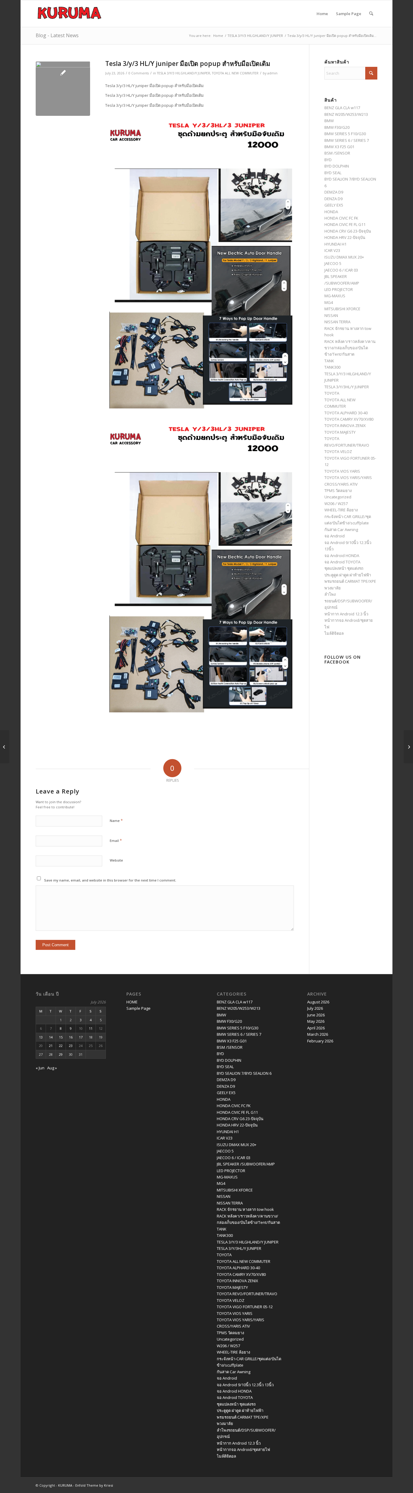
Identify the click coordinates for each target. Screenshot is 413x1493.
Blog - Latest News (57, 35)
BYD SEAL (332, 172)
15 (61, 1037)
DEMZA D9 (333, 192)
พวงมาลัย (332, 588)
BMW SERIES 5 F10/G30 (345, 133)
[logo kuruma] (69, 13)
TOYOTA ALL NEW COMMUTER (235, 73)
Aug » (52, 1068)
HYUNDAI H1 (335, 244)
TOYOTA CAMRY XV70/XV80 (348, 419)
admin (272, 73)
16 (71, 1037)
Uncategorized (337, 497)
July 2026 (315, 1008)
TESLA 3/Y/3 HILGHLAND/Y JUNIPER (183, 73)
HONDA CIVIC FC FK (341, 218)
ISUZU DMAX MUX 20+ (344, 257)
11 (91, 1028)
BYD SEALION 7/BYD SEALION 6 (244, 1073)
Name (116, 820)
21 (51, 1045)
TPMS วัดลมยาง (338, 490)
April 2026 (316, 1028)
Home (322, 13)
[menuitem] (371, 13)
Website (116, 860)
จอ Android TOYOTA (342, 562)
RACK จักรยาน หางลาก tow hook (245, 1209)
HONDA (331, 211)
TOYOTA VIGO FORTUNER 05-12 (245, 1306)
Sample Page (348, 13)
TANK (329, 360)
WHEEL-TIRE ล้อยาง (341, 510)
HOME (132, 1002)
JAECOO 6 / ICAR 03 (341, 270)
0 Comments (138, 73)
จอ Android (334, 536)
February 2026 (320, 1041)
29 (61, 1054)
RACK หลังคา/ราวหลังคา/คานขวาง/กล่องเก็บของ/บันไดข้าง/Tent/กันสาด (350, 348)
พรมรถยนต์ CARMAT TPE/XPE (350, 581)
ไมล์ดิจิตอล (334, 633)
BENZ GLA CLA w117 (342, 107)
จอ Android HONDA (341, 555)
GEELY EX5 (333, 205)
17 (81, 1037)
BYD (328, 159)
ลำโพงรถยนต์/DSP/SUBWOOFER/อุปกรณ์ (348, 601)
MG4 (328, 302)
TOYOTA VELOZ (338, 451)
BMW (329, 120)
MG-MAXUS (334, 295)
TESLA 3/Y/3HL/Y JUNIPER (346, 387)
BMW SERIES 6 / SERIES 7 (346, 140)
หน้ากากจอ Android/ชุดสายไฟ (243, 1449)
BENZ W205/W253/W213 (346, 114)
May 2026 (315, 1021)
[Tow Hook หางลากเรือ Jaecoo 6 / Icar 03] (4, 746)
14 (51, 1037)
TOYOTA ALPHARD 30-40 (346, 413)
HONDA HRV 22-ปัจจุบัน (344, 237)
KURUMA (65, 1485)
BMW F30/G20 (337, 127)
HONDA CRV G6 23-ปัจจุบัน (347, 231)
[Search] (371, 13)
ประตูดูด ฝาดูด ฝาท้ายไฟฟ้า (347, 575)
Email (116, 840)
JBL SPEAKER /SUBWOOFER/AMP (246, 1164)
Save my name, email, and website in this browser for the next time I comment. (110, 880)
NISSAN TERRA (337, 321)
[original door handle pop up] (63, 88)
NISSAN (331, 315)
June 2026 (316, 1015)
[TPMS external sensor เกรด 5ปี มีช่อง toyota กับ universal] (408, 746)
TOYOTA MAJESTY (340, 432)
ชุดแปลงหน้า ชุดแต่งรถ (343, 568)
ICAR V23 (332, 250)
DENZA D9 (333, 198)
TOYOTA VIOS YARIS (342, 471)
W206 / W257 (336, 503)
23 (71, 1045)
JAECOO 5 (332, 263)
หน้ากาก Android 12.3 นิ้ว (346, 614)
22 (61, 1045)
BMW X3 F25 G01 (339, 146)
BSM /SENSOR (337, 153)
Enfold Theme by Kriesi (94, 1485)
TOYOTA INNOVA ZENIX (345, 425)
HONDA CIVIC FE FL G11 (345, 224)
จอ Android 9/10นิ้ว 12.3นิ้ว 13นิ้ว (245, 1384)
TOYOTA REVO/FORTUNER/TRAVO (247, 1293)
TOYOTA (331, 393)
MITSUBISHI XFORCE (342, 308)
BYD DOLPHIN (336, 166)
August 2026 (318, 1002)
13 (41, 1037)
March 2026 (317, 1034)
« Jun (40, 1068)
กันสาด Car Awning (341, 529)
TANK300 (332, 367)
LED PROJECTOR (338, 289)
